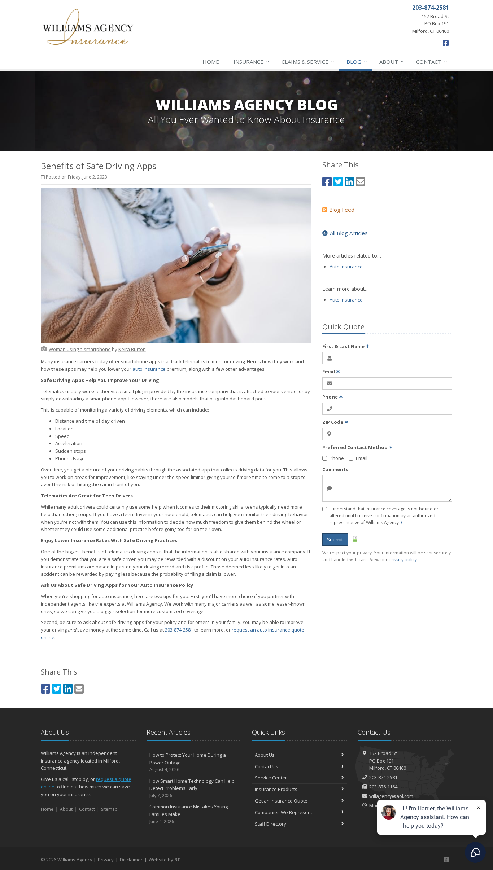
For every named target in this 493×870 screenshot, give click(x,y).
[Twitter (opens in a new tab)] (56, 688)
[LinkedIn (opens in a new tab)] (68, 688)
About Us (265, 755)
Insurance (251, 61)
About (391, 61)
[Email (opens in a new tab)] (79, 688)
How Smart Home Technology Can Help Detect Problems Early (192, 788)
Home (210, 61)
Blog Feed (341, 209)
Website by (164, 859)
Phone (332, 397)
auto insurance (149, 369)
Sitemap (109, 809)
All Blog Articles (349, 233)
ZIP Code (335, 422)
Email (331, 371)
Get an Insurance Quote (281, 801)
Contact (431, 61)
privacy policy (403, 560)
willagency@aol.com (391, 796)
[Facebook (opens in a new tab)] (45, 688)
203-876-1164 (383, 786)
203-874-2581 (179, 630)
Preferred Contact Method (357, 447)
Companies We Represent (283, 812)
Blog (356, 61)
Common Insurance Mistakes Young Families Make (188, 814)
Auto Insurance (346, 266)
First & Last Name (346, 346)
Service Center (271, 777)
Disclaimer (131, 859)
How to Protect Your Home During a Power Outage (187, 762)
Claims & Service (308, 61)
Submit (335, 539)
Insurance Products (276, 789)
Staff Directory (270, 824)
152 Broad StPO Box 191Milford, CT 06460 (387, 761)
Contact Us (266, 766)
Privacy (106, 859)
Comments (335, 469)
